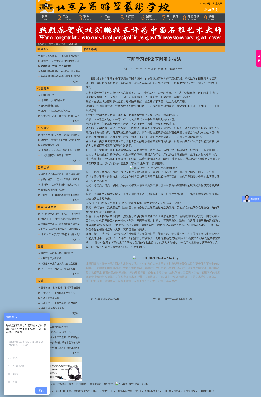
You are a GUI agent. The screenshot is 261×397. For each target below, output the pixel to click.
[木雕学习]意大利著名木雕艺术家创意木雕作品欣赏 (67, 140)
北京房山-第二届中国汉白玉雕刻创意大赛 (62, 229)
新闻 (45, 18)
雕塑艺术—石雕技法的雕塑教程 (57, 253)
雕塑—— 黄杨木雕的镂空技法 (56, 332)
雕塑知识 (43, 49)
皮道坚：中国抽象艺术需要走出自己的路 (61, 195)
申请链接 (143, 384)
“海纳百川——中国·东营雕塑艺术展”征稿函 (63, 219)
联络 (211, 18)
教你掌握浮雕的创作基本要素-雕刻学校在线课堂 (65, 76)
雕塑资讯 (193, 18)
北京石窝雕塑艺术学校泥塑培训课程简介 (61, 55)
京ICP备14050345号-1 (146, 391)
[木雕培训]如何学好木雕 (53, 100)
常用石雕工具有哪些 (51, 258)
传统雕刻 (72, 44)
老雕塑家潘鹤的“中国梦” (53, 189)
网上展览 (172, 18)
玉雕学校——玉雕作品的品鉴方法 (58, 292)
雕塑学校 (162, 68)
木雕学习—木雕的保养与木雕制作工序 (60, 116)
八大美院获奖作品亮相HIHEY (56, 155)
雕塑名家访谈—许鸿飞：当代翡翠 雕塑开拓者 (64, 174)
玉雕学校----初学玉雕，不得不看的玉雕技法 (63, 287)
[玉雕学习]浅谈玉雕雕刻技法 (55, 110)
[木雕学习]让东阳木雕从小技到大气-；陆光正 (64, 184)
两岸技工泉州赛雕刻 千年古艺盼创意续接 (62, 342)
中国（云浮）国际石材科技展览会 (58, 268)
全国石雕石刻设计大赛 (61, 384)
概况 (67, 18)
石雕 (40, 246)
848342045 (73, 366)
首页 (51, 44)
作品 (107, 18)
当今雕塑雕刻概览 (50, 105)
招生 (151, 18)
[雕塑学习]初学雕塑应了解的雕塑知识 (60, 61)
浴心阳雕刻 (81, 384)
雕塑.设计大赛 (47, 207)
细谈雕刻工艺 (47, 95)
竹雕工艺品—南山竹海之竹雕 (177, 299)
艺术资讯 (43, 128)
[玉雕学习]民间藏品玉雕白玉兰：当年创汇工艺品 (65, 150)
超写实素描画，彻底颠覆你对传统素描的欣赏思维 (66, 134)
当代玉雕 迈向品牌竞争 (52, 308)
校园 (87, 18)
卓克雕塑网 (95, 384)
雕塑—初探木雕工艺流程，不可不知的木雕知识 (65, 337)
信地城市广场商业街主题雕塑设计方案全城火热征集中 (68, 224)
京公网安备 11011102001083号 (201, 391)
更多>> (76, 81)
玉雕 (40, 280)
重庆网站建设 (176, 391)
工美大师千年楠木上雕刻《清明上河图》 (61, 347)
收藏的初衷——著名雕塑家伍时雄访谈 (60, 179)
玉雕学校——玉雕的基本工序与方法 (59, 303)
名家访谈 (43, 167)
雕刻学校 (108, 384)
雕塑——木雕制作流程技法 (54, 327)
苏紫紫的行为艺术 (50, 145)
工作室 (129, 18)
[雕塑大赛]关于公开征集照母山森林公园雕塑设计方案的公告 (71, 234)
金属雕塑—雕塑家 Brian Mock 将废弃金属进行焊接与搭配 (70, 71)
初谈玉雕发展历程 (50, 298)
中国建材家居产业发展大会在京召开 (59, 263)
